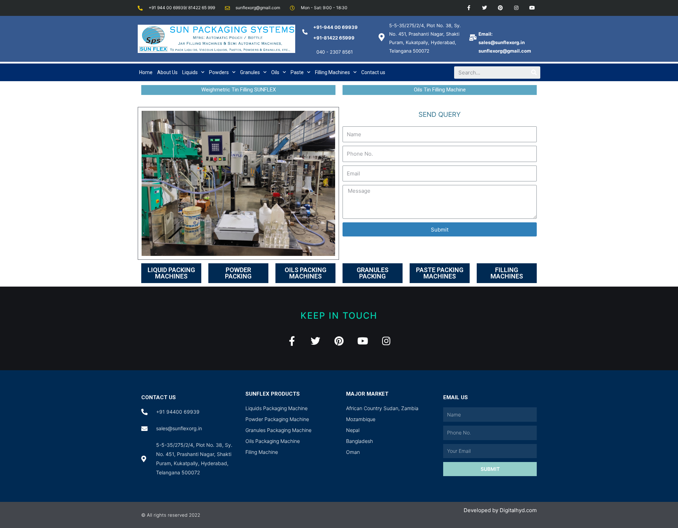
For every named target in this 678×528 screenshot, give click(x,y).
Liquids (190, 72)
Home (146, 72)
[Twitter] (485, 8)
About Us (167, 72)
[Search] (534, 72)
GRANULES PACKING (372, 273)
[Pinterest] (501, 8)
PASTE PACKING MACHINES (439, 273)
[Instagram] (516, 8)
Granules (250, 72)
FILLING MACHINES (506, 273)
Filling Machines (332, 72)
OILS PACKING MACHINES (305, 273)
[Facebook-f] (469, 8)
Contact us (373, 72)
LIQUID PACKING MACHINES (171, 273)
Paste (297, 72)
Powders (219, 72)
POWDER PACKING (238, 273)
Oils (275, 72)
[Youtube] (532, 8)
